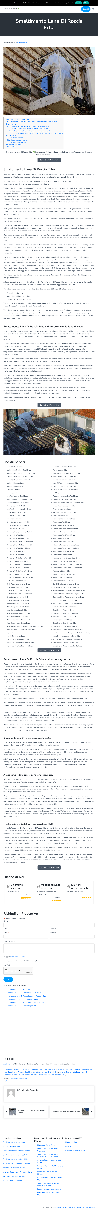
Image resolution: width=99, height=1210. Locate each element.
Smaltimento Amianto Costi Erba (20, 1072)
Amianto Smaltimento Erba (69, 1072)
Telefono (53, 933)
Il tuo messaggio (9, 941)
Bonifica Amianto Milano (12, 1180)
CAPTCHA (7, 965)
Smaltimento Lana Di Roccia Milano (19, 989)
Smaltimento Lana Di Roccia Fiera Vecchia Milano (25, 1002)
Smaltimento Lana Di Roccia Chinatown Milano (48, 1184)
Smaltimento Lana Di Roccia (18, 1079)
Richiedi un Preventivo (13, 144)
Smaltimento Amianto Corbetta (49, 1189)
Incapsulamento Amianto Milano (15, 1176)
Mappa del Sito (71, 1142)
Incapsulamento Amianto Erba (36, 1075)
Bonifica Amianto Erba (56, 1075)
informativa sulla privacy (17, 957)
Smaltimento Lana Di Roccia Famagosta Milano (24, 993)
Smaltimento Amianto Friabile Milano (17, 1155)
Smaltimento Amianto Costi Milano (16, 1159)
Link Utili (11, 147)
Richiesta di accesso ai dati (75, 1150)
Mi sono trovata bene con (17, 140)
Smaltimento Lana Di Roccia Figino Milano (22, 1006)
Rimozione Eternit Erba (33, 1069)
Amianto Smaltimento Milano (14, 1168)
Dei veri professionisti (16, 142)
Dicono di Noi (10, 135)
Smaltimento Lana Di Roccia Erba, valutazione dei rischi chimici (37, 133)
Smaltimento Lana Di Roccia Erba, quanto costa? (28, 128)
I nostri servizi (10, 124)
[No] (96, 3)
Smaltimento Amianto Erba (13, 1069)
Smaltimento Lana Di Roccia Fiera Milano (22, 999)
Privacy (68, 1146)
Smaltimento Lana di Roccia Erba (45, 1072)
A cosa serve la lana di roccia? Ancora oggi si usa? (29, 131)
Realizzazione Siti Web (60, 1207)
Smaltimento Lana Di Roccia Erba (17, 119)
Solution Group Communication (85, 1207)
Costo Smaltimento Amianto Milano (16, 1150)
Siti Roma (72, 1207)
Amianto (6, 1064)
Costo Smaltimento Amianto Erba (55, 1069)
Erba (7, 1081)
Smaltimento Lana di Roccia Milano (16, 1163)
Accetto (78, 3)
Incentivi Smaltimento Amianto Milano (17, 1172)
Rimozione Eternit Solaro (46, 1145)
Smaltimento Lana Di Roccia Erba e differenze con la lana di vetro (32, 122)
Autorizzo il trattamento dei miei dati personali (22, 961)
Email (5, 933)
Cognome (53, 928)
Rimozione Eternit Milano (12, 1146)
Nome (5, 928)
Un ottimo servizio (15, 138)
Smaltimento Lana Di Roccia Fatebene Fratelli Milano (26, 996)
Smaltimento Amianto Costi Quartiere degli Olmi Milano (47, 1155)
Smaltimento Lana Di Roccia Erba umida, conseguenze (28, 126)
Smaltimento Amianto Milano (14, 1142)
